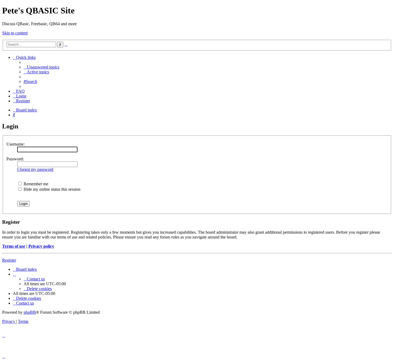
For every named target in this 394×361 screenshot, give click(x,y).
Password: (15, 159)
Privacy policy (41, 246)
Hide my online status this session (51, 189)
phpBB (30, 312)
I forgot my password (35, 169)
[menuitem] (41, 67)
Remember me (35, 184)
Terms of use (13, 246)
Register (9, 260)
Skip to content (15, 33)
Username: (15, 144)
